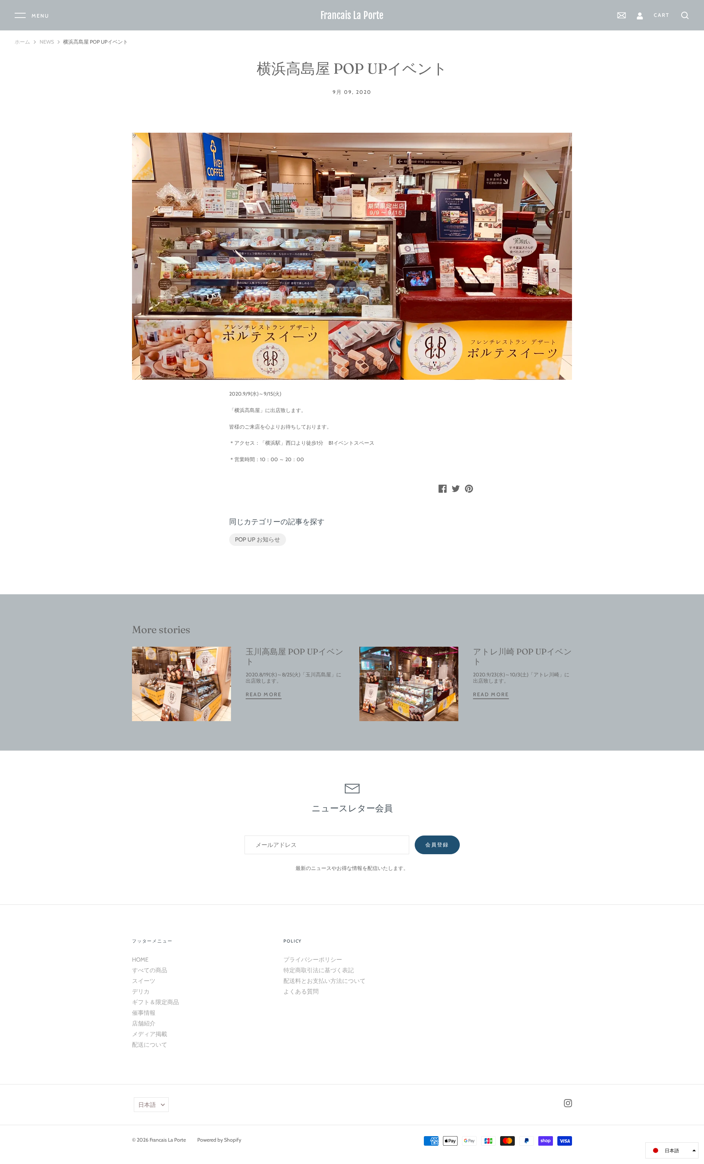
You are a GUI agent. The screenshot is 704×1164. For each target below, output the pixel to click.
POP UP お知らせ (257, 539)
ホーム (22, 41)
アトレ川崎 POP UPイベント (522, 656)
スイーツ (143, 980)
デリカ (141, 991)
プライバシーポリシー (312, 959)
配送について (149, 1044)
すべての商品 (149, 970)
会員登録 (437, 844)
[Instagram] (568, 1104)
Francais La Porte (352, 15)
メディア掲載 (149, 1034)
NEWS (47, 41)
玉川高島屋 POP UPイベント (295, 656)
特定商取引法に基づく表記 (318, 970)
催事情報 (143, 1012)
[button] (671, 1150)
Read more (264, 694)
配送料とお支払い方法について (324, 980)
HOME (140, 959)
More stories (161, 629)
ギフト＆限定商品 (155, 1002)
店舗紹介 (143, 1023)
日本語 (147, 1104)
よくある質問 (301, 991)
